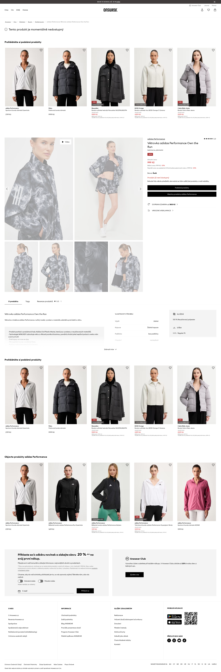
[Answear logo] (110, 9)
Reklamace (118, 615)
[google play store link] (174, 616)
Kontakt (117, 644)
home (25, 10)
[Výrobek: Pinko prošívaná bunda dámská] (67, 77)
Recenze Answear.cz (16, 619)
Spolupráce (12, 624)
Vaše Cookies (58, 664)
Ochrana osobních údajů (17, 636)
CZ (178, 664)
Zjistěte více (134, 575)
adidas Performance (156, 139)
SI (202, 664)
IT (192, 664)
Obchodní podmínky (69, 615)
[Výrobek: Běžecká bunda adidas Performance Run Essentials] (67, 492)
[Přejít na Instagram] (174, 640)
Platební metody (120, 628)
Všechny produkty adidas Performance (182, 194)
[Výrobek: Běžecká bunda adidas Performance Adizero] (110, 492)
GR (181, 664)
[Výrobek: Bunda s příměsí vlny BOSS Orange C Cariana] (153, 77)
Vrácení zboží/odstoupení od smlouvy (128, 619)
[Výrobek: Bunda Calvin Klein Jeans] (196, 77)
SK (205, 664)
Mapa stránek (69, 664)
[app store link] (174, 622)
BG (170, 664)
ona (6, 10)
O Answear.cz (13, 615)
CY (174, 664)
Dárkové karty (119, 632)
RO (199, 664)
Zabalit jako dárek (121, 636)
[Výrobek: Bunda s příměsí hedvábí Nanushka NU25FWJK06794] (110, 77)
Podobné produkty (182, 188)
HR (185, 664)
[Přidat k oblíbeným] (41, 50)
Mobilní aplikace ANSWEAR (71, 636)
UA (209, 664)
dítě (18, 10)
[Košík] (215, 10)
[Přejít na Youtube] (179, 640)
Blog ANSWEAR (67, 624)
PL (195, 664)
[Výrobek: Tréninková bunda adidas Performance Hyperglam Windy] (153, 492)
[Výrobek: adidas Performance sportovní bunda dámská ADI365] (196, 492)
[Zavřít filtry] (214, 2)
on (12, 10)
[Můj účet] (202, 10)
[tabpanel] (110, 328)
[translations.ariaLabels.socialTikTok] (184, 640)
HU (189, 664)
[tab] (49, 301)
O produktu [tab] (13, 301)
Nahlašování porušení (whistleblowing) (22, 632)
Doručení (117, 624)
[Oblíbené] (208, 10)
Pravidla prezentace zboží (71, 628)
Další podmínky (67, 619)
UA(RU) (214, 664)
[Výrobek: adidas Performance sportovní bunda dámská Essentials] (24, 77)
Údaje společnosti (45, 664)
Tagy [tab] (28, 301)
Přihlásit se (85, 591)
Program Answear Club (70, 632)
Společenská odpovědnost (18, 628)
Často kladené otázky (122, 640)
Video (67, 142)
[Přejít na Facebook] (169, 640)
